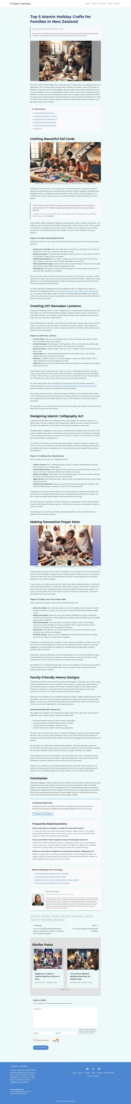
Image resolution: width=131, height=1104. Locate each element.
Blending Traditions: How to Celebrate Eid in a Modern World (57, 880)
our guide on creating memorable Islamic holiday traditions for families (69, 386)
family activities (65, 916)
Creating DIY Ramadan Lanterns (45, 116)
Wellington (93, 406)
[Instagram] (93, 1069)
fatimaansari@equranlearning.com (55, 894)
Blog (110, 3)
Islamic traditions (47, 920)
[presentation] (48, 959)
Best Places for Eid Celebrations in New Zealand (52, 883)
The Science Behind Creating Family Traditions (51, 874)
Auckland (52, 610)
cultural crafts (35, 916)
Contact (117, 3)
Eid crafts (55, 916)
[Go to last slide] (35, 968)
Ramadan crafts (59, 920)
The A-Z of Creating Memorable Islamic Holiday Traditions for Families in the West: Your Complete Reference (48, 929)
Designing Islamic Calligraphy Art (45, 119)
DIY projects (46, 916)
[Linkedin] (99, 1069)
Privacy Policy (109, 1073)
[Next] (95, 968)
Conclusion (38, 129)
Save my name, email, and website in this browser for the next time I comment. (87, 1031)
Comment (38, 1009)
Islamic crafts (35, 920)
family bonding (77, 916)
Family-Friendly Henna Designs (45, 125)
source (50, 216)
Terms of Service (93, 1076)
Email (58, 1033)
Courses (87, 1073)
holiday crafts (88, 916)
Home (87, 3)
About (94, 3)
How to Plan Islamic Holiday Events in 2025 (50, 877)
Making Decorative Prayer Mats (45, 122)
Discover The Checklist (43, 814)
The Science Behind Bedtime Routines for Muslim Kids (80, 976)
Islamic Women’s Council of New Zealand (69, 291)
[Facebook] (87, 1069)
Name (36, 1033)
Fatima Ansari (38, 29)
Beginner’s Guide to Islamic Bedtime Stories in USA (47, 976)
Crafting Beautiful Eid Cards (44, 113)
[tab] (61, 989)
